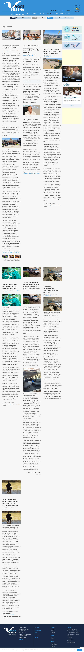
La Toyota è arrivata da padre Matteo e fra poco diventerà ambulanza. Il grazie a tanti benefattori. (31, 286)
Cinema (39, 18)
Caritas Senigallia (71, 642)
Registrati (68, 10)
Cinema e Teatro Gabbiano (73, 632)
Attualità (45, 56)
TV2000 (69, 640)
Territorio (18, 18)
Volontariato (25, 55)
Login (64, 10)
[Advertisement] (72, 57)
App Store (58, 205)
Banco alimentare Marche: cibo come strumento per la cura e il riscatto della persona (32, 49)
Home (28, 13)
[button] (69, 13)
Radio (43, 18)
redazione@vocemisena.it (25, 634)
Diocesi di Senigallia (61, 13)
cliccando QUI (11, 614)
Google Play (51, 205)
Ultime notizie (30, 55)
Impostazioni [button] (73, 649)
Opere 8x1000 (57, 18)
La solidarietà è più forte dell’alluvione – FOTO (10, 47)
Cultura (28, 18)
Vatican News (70, 639)
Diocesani (69, 637)
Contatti (41, 13)
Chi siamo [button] (34, 13)
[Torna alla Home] (13, 5)
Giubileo (70, 18)
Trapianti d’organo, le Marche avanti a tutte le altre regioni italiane (10, 286)
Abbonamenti (49, 13)
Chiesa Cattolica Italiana (73, 631)
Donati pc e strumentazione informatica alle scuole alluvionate (51, 289)
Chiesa (23, 18)
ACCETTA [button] (80, 649)
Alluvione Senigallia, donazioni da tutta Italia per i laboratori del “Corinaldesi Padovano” (10, 502)
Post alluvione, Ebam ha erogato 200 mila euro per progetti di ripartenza (52, 51)
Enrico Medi (64, 18)
